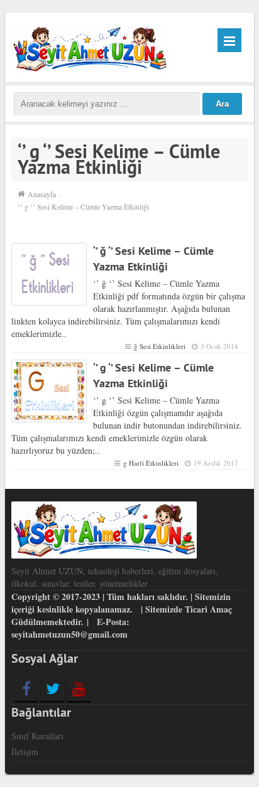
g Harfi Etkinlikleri (151, 463)
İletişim (24, 752)
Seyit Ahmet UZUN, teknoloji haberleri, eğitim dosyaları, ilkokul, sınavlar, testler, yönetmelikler (114, 577)
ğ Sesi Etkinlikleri (159, 346)
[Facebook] (26, 688)
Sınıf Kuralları (37, 736)
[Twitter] (52, 688)
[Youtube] (79, 688)
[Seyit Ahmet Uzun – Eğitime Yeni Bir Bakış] (89, 47)
